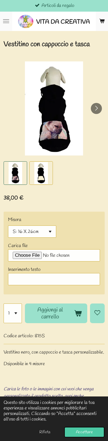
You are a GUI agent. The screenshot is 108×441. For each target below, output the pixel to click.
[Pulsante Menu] (6, 21)
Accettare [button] (84, 432)
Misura (14, 220)
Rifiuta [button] (44, 432)
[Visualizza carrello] (102, 21)
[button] (15, 173)
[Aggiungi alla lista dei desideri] (97, 313)
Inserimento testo (24, 269)
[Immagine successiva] (96, 108)
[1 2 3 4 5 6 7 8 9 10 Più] (13, 313)
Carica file (18, 246)
